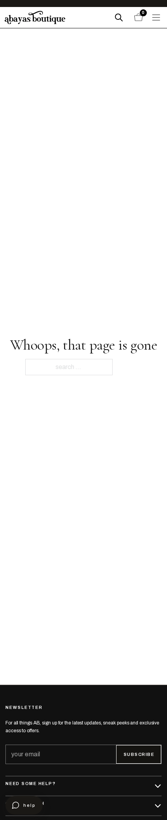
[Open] (156, 17)
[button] (83, 786)
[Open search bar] (119, 17)
